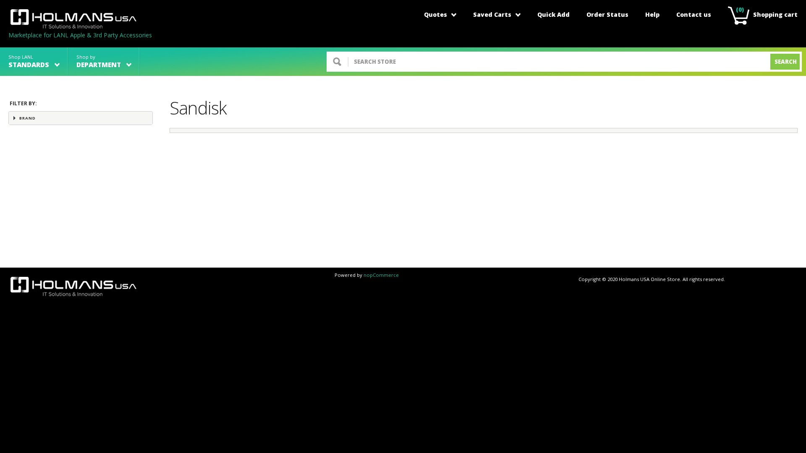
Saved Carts (492, 14)
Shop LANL (28, 61)
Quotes (435, 14)
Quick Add (553, 14)
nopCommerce (381, 275)
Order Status (607, 14)
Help (652, 14)
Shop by (98, 61)
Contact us (693, 14)
